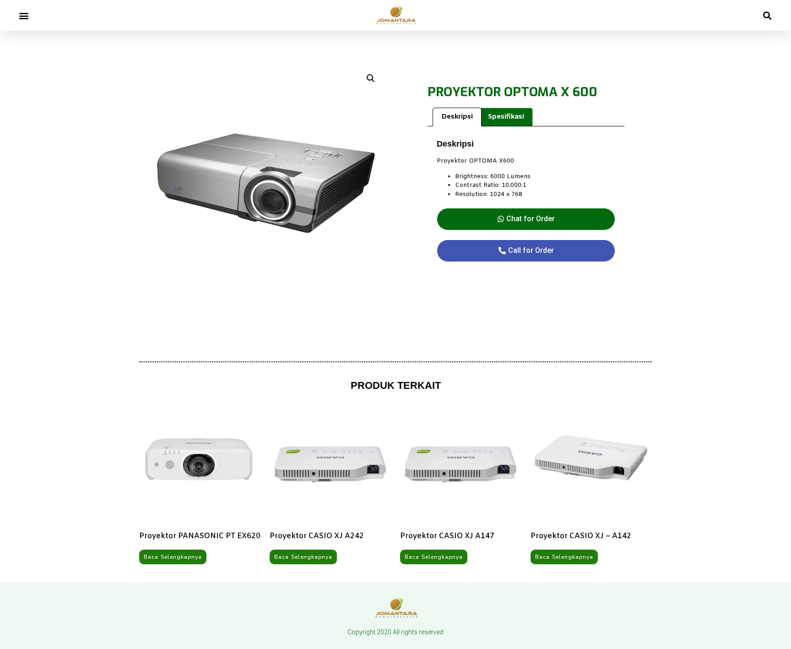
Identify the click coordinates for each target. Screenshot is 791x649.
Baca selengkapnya (173, 557)
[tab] (457, 117)
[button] (23, 15)
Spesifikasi (506, 116)
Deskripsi (457, 116)
